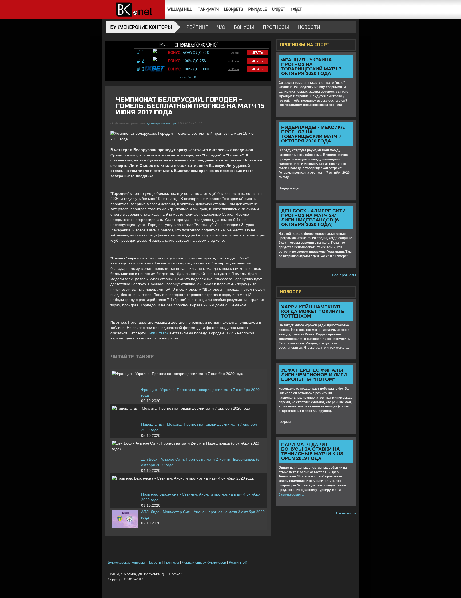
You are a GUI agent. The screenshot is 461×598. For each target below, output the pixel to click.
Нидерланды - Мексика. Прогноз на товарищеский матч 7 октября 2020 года (199, 427)
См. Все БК (189, 76)
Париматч (208, 9)
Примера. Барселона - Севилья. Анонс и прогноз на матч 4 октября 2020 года (200, 497)
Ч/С (221, 27)
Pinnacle (257, 9)
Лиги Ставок (157, 333)
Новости (309, 27)
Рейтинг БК (238, 562)
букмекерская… (291, 494)
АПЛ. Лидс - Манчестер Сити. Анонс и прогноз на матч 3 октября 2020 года (203, 515)
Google (261, 95)
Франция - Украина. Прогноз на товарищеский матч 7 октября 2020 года (200, 392)
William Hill (179, 9)
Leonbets (233, 9)
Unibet (278, 9)
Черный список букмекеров (204, 562)
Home (133, 9)
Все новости (345, 513)
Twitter (252, 95)
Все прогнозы (344, 275)
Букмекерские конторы (141, 27)
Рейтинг (197, 27)
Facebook (243, 95)
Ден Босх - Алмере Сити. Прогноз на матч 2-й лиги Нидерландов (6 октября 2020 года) (200, 462)
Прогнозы (276, 27)
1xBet (296, 9)
